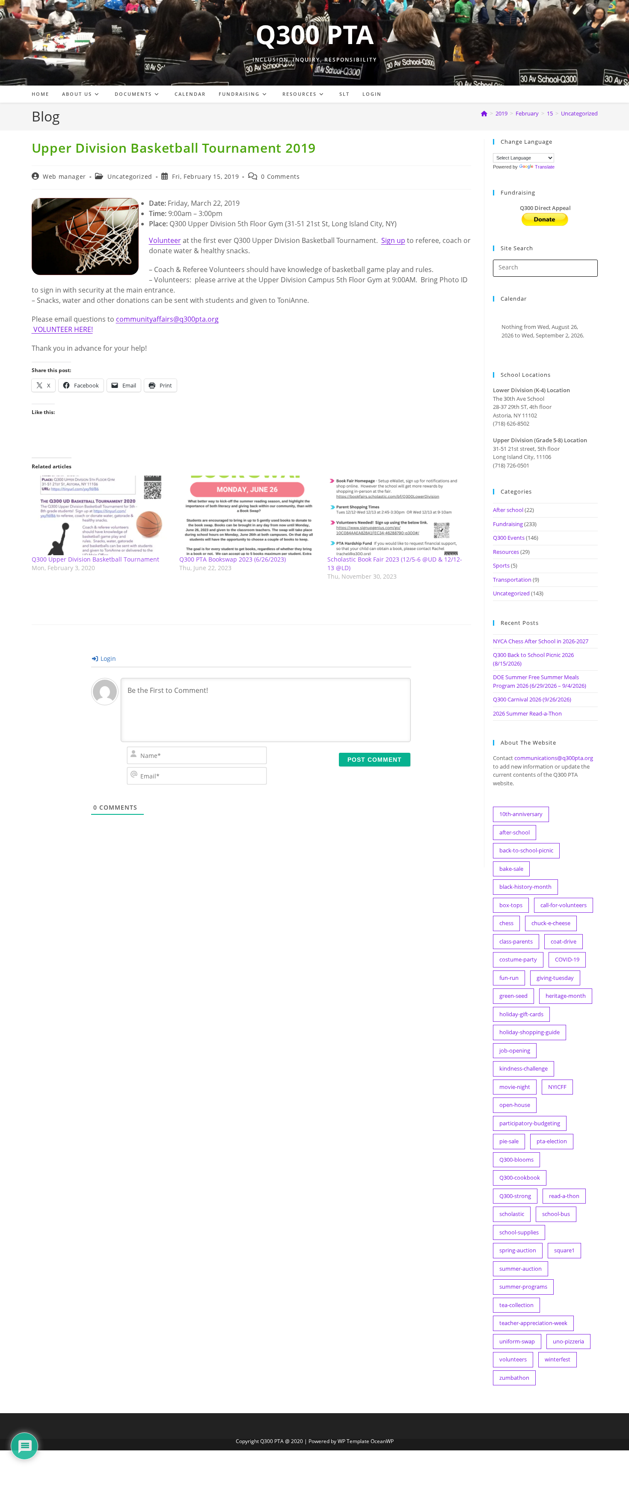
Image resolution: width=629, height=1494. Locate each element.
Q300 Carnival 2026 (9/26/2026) (532, 699)
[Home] (484, 113)
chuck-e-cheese (550, 923)
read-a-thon (564, 1196)
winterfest (557, 1359)
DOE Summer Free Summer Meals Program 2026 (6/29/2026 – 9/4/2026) (539, 681)
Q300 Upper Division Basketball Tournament (95, 559)
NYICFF (557, 1087)
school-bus (556, 1214)
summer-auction (520, 1268)
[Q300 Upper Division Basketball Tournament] (101, 515)
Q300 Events (509, 537)
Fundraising (508, 524)
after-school (514, 832)
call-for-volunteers (563, 905)
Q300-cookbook (519, 1177)
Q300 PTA (314, 34)
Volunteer (165, 240)
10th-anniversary (521, 814)
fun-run (509, 978)
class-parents (516, 941)
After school (508, 510)
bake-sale (511, 869)
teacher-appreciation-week (533, 1323)
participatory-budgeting (529, 1123)
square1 (564, 1250)
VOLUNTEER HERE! (62, 329)
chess (506, 923)
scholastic (511, 1214)
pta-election (552, 1141)
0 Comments (280, 176)
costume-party (518, 959)
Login (107, 658)
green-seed (513, 996)
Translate (545, 166)
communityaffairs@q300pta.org (167, 319)
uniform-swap (517, 1341)
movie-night (514, 1087)
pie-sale (509, 1141)
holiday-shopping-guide (529, 1032)
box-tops (510, 905)
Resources (506, 552)
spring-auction (517, 1250)
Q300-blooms (516, 1159)
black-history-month (525, 886)
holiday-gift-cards (521, 1014)
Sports (501, 565)
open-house (514, 1105)
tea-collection (516, 1305)
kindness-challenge (523, 1068)
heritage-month (566, 996)
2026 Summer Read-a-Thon (527, 713)
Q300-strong (515, 1196)
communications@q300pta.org (553, 758)
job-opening (514, 1050)
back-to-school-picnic (526, 850)
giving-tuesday (555, 978)
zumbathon (514, 1378)
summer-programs (523, 1286)
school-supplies (519, 1232)
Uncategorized (579, 113)
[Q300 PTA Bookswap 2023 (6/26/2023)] (249, 515)
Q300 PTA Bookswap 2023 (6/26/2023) (232, 559)
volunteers (513, 1359)
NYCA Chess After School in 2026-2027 (540, 641)
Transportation (512, 579)
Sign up (393, 240)
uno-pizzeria (568, 1341)
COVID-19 (567, 959)
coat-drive (563, 941)
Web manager (64, 176)
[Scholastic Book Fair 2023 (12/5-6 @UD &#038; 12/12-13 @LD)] (397, 515)
